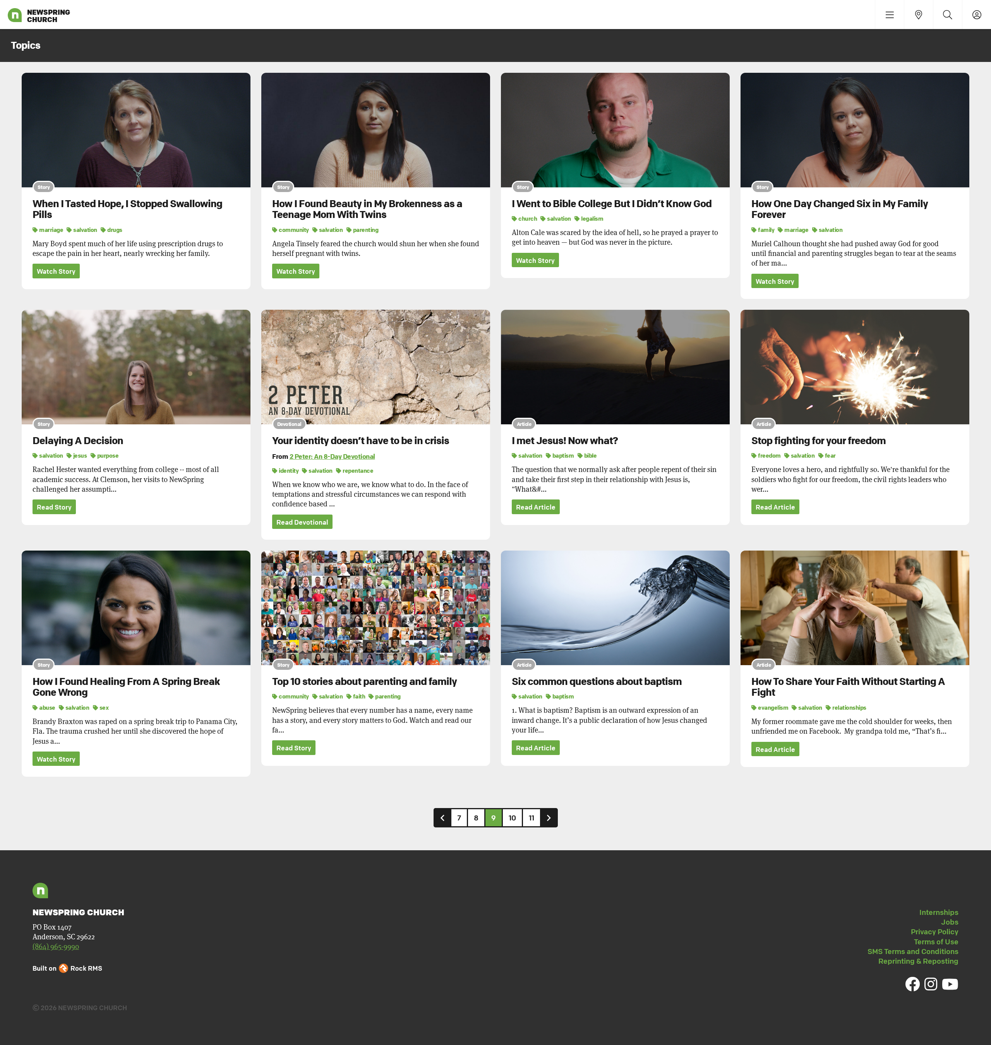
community (293, 229)
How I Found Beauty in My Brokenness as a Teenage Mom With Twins (367, 209)
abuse (46, 707)
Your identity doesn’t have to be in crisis (360, 440)
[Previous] (442, 817)
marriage (50, 229)
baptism (562, 455)
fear (830, 455)
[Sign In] (976, 14)
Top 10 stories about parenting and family (364, 681)
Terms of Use (936, 941)
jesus (79, 455)
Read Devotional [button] (302, 522)
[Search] (947, 14)
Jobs (949, 922)
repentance (357, 470)
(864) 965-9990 (56, 946)
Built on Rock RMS (67, 968)
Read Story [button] (54, 507)
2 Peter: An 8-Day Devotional (332, 456)
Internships (938, 912)
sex (103, 707)
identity (288, 470)
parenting (365, 229)
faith (358, 696)
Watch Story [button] (56, 271)
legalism (591, 218)
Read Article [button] (536, 507)
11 (531, 817)
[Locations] (918, 14)
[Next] (549, 817)
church (527, 218)
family (765, 229)
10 (512, 817)
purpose (107, 455)
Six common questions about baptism (597, 681)
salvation (84, 229)
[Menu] (889, 14)
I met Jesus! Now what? (565, 440)
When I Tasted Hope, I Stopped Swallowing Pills (127, 209)
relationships (849, 707)
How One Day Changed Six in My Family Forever (839, 209)
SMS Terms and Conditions (913, 951)
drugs (114, 229)
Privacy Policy (934, 931)
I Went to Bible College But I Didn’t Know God (612, 203)
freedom (769, 455)
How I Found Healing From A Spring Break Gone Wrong (126, 687)
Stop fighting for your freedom (818, 440)
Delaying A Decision (78, 440)
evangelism (772, 707)
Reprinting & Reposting (918, 961)
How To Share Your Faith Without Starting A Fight (848, 687)
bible (590, 455)
